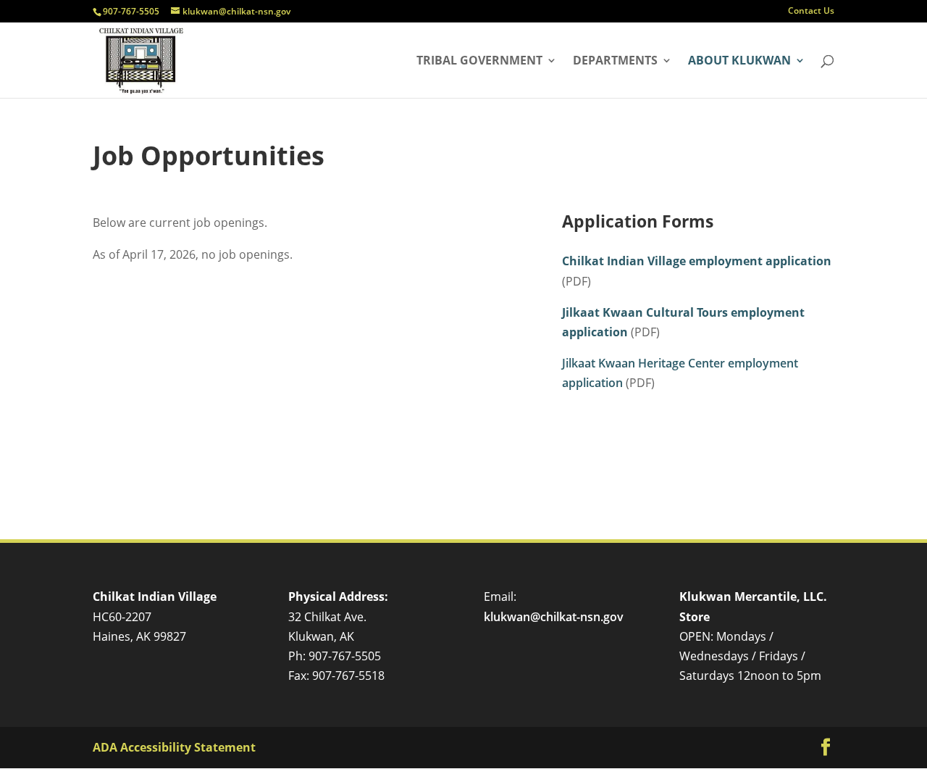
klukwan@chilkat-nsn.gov (554, 617)
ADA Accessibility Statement (174, 747)
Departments (615, 61)
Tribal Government (479, 61)
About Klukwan (739, 61)
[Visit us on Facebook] (825, 747)
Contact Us (811, 12)
